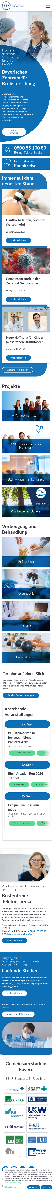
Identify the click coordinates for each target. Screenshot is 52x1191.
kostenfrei (19, 784)
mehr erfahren (14, 131)
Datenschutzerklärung (13, 1183)
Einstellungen (10, 1187)
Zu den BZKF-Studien (18, 1013)
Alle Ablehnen (34, 1187)
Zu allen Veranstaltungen (21, 695)
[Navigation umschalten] (48, 6)
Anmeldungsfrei (44, 784)
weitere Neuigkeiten (17, 369)
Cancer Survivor (22, 753)
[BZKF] (13, 5)
